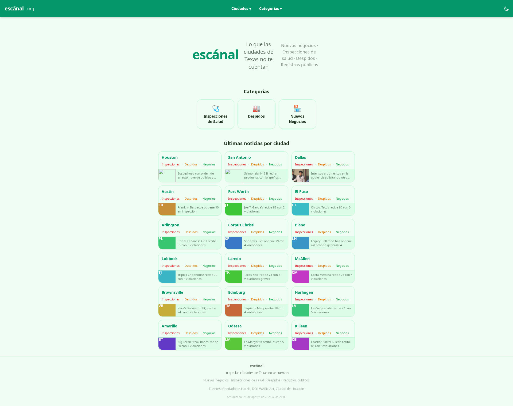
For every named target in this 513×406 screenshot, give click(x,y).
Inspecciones (171, 164)
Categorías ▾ (270, 8)
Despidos (191, 164)
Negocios (209, 164)
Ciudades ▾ (241, 8)
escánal (19, 8)
